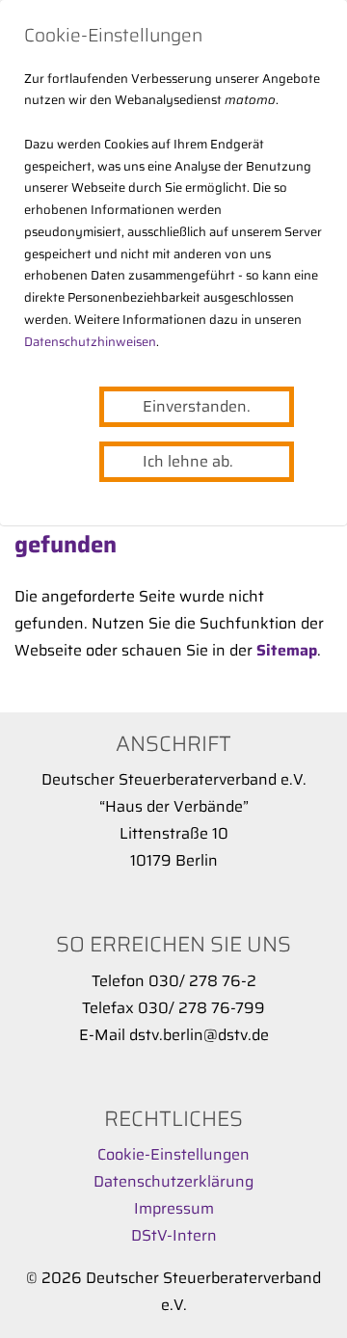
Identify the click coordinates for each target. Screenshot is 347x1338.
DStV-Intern (174, 1235)
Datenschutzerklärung (173, 1181)
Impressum (174, 1208)
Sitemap (286, 650)
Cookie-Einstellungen (173, 1154)
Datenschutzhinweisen (90, 342)
